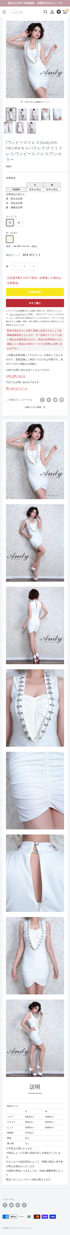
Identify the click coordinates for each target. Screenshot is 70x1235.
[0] (65, 12)
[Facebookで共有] (42, 399)
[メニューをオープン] (4, 12)
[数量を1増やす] (33, 266)
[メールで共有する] (61, 399)
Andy (9, 166)
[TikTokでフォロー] (24, 1205)
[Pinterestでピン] (48, 399)
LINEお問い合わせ (15, 376)
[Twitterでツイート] (55, 399)
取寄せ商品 (35, 292)
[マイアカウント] (52, 12)
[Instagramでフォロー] (17, 1205)
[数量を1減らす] (15, 266)
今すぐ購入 (35, 303)
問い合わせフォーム (16, 388)
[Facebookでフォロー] (5, 1205)
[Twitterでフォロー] (11, 1205)
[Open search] (45, 12)
